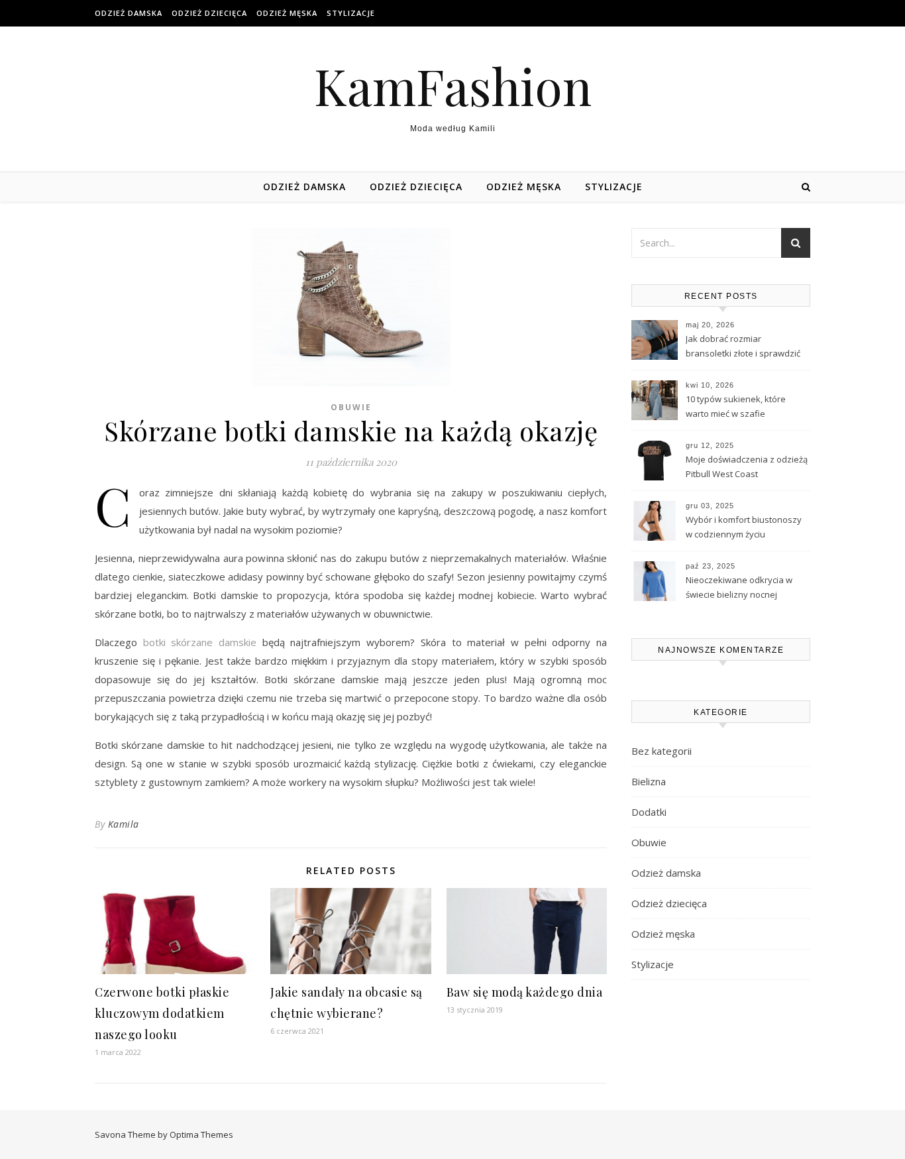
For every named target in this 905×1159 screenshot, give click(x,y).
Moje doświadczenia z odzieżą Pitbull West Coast (747, 466)
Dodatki (648, 811)
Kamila (123, 824)
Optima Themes (201, 1134)
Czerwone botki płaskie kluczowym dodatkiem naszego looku (162, 1013)
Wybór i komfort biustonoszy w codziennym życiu (744, 527)
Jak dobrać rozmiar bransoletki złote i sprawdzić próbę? (743, 347)
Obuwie (351, 407)
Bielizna (648, 781)
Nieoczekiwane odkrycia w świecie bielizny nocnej (739, 587)
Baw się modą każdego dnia (525, 992)
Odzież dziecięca (209, 13)
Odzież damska (128, 13)
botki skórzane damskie (199, 642)
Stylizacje (351, 13)
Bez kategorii (661, 750)
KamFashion (453, 86)
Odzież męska (286, 13)
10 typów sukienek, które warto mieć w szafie (736, 406)
